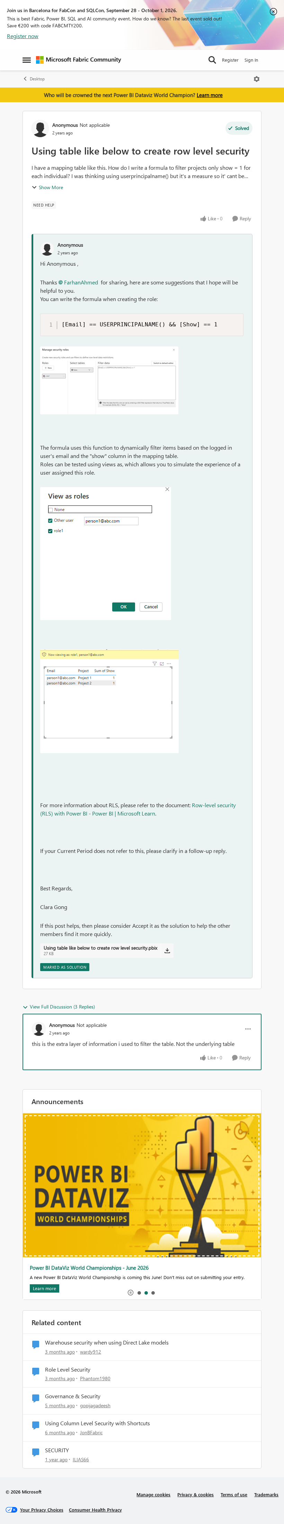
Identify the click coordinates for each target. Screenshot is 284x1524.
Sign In (251, 60)
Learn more (210, 94)
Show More (51, 187)
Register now (22, 35)
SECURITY (57, 1450)
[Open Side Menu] (26, 60)
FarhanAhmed (81, 282)
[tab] (138, 1292)
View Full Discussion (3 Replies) (62, 1006)
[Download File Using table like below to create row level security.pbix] (167, 950)
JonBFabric (91, 1432)
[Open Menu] (256, 79)
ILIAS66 (81, 1459)
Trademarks (266, 1494)
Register (230, 60)
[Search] (212, 60)
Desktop (37, 78)
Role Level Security (67, 1369)
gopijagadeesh (95, 1405)
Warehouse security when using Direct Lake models (107, 1342)
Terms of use (234, 1494)
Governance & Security (72, 1396)
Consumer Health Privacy (95, 1510)
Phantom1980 (95, 1378)
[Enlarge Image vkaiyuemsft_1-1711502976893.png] (105, 553)
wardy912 (90, 1351)
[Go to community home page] (78, 60)
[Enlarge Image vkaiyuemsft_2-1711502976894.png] (109, 701)
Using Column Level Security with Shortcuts (97, 1423)
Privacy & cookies (195, 1494)
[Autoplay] (130, 1292)
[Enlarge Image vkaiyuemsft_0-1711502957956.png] (109, 380)
